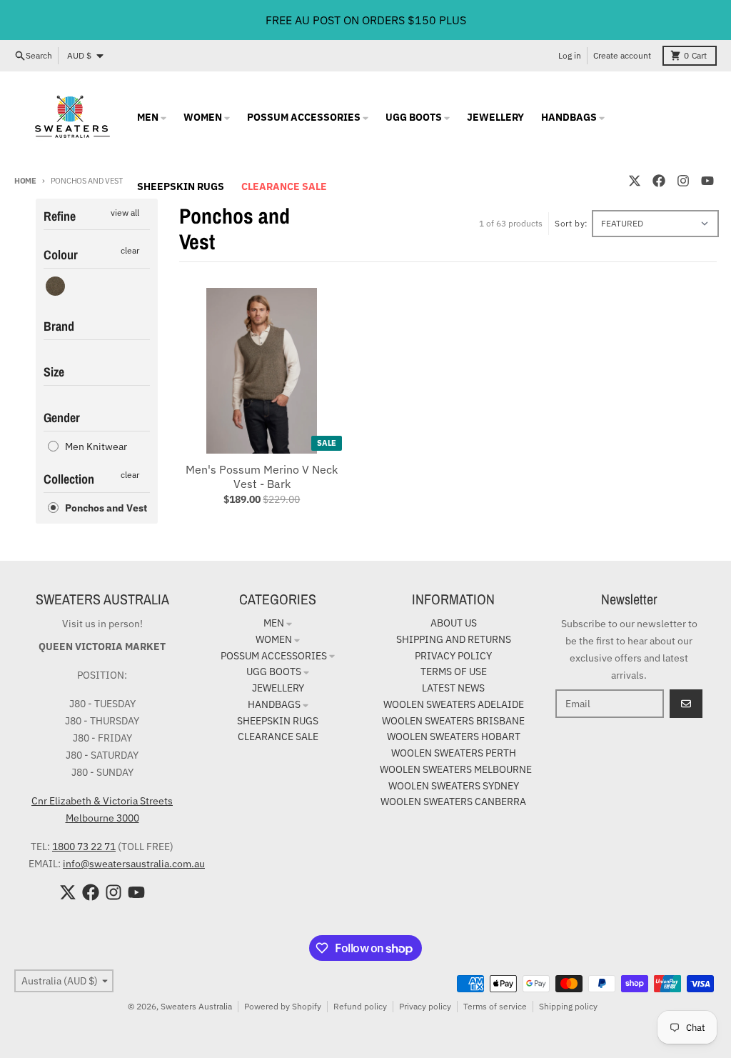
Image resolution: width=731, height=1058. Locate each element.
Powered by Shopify (282, 1006)
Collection (69, 479)
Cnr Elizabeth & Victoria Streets (102, 800)
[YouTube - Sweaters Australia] (707, 180)
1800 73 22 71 (84, 846)
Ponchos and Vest (106, 507)
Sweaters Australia (196, 1006)
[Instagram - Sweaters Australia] (683, 180)
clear (130, 250)
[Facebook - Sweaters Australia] (659, 180)
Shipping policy (568, 1006)
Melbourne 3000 (102, 818)
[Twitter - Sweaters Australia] (634, 180)
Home (25, 181)
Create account (622, 55)
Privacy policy (425, 1006)
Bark (55, 286)
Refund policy (360, 1006)
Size (54, 372)
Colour (61, 255)
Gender (62, 417)
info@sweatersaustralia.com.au (134, 863)
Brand (59, 326)
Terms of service (495, 1006)
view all (125, 212)
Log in (569, 55)
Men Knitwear (96, 446)
